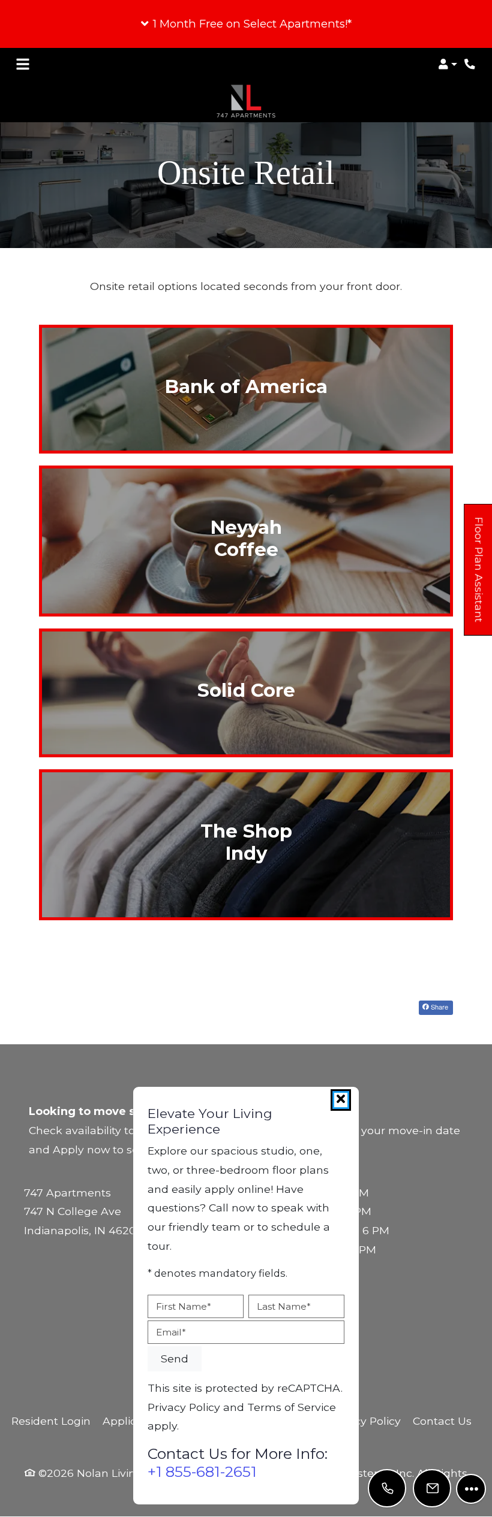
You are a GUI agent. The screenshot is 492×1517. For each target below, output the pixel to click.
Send (174, 1358)
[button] (246, 24)
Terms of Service (291, 1406)
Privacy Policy (364, 1420)
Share (438, 1006)
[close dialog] (341, 1100)
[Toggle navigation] (23, 64)
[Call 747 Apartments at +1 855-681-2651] (470, 64)
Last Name (284, 1306)
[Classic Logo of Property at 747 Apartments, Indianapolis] (246, 233)
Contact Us (442, 1421)
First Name (183, 1306)
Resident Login (51, 1420)
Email (171, 1332)
